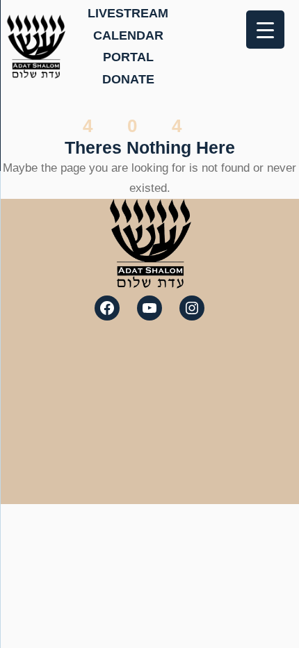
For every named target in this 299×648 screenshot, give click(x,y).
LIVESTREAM (128, 13)
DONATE (128, 79)
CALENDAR (128, 35)
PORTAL (128, 57)
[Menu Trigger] (265, 29)
